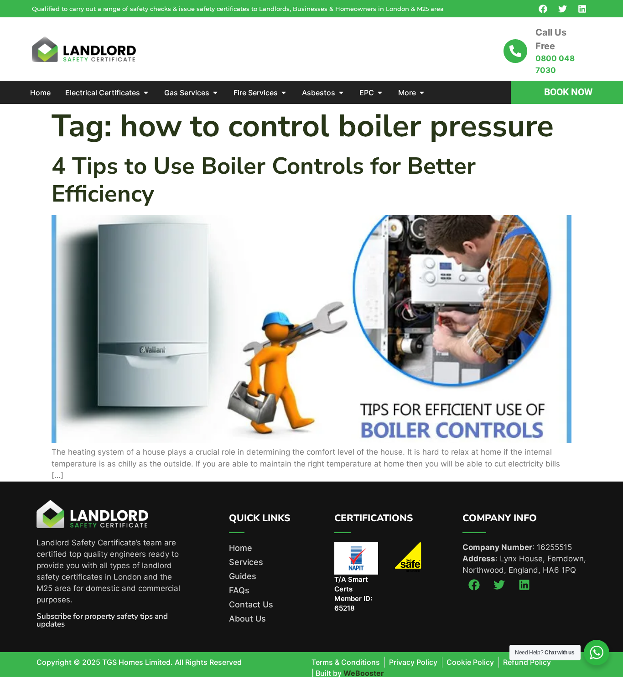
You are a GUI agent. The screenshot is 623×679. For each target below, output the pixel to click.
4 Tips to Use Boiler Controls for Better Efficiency (264, 180)
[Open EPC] (380, 92)
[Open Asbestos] (341, 92)
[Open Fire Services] (283, 92)
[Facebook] (542, 8)
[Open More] (422, 92)
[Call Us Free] (515, 51)
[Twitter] (562, 8)
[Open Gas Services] (215, 92)
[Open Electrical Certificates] (146, 92)
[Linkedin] (582, 8)
